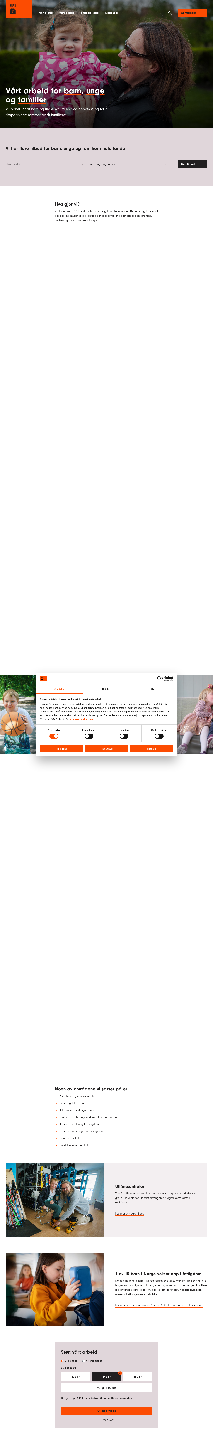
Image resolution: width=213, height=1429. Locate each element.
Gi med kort (106, 1420)
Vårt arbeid (67, 13)
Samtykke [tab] (59, 689)
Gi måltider (188, 13)
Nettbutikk (111, 13)
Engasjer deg (90, 13)
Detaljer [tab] (106, 689)
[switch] (89, 736)
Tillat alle (151, 748)
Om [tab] (153, 689)
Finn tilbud (46, 13)
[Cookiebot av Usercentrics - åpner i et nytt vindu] (159, 678)
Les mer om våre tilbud (129, 1213)
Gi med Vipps (106, 1410)
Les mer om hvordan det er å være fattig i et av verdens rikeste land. (159, 1305)
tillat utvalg (107, 748)
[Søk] (170, 13)
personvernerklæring (81, 719)
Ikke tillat (62, 748)
